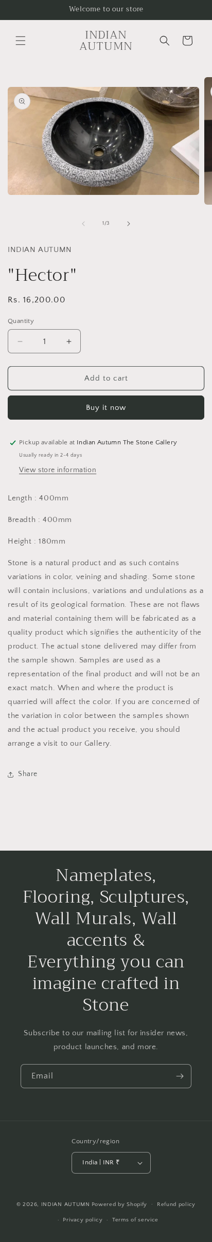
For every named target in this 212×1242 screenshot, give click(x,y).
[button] (20, 40)
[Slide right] (128, 223)
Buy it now (106, 407)
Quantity (21, 321)
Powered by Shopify (120, 1204)
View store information (57, 470)
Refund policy (176, 1204)
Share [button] (28, 774)
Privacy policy (82, 1220)
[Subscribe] (179, 1076)
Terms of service (135, 1220)
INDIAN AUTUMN (65, 1204)
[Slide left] (83, 223)
